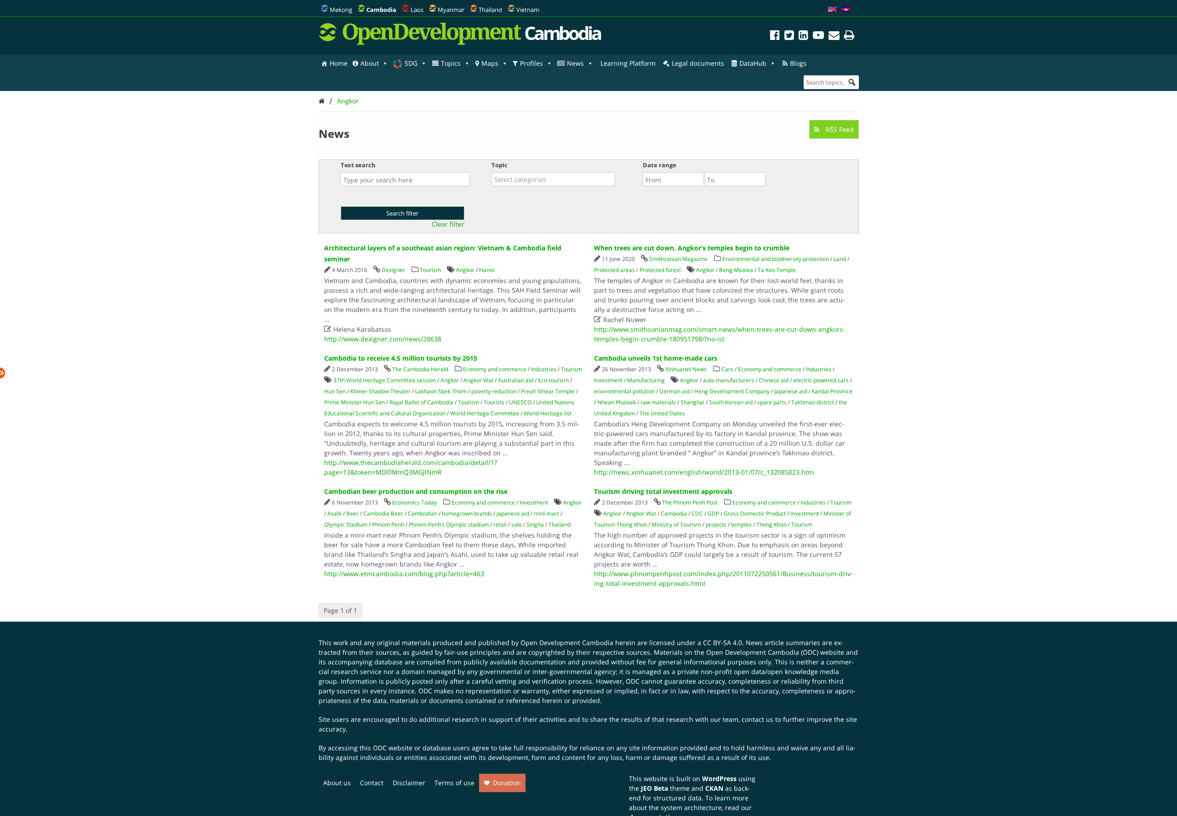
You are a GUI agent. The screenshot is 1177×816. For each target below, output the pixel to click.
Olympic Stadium (345, 524)
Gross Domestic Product (755, 513)
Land (840, 259)
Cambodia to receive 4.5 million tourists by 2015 (400, 358)
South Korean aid (731, 402)
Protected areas (614, 270)
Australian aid (515, 380)
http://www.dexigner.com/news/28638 (382, 338)
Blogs (798, 63)
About (369, 63)
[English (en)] (832, 10)
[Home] (322, 100)
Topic (499, 165)
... (327, 319)
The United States (662, 413)
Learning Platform (628, 63)
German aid (674, 391)
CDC (697, 513)
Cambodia (674, 513)
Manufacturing (646, 380)
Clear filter (448, 224)
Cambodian (422, 513)
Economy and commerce (494, 369)
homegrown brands (467, 513)
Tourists (494, 402)
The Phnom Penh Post (690, 502)
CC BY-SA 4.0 (722, 642)
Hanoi (486, 270)
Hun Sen (335, 391)
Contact (371, 782)
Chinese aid (773, 380)
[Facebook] (775, 36)
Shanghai (692, 402)
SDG (411, 63)
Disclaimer (409, 782)
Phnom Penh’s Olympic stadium (449, 524)
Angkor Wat (478, 380)
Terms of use (454, 782)
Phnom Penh (388, 524)
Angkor (348, 100)
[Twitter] (789, 36)
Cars (727, 369)
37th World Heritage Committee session (384, 380)
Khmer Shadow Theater (380, 391)
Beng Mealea (736, 270)
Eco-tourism (553, 380)
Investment (608, 380)
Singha (535, 524)
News (575, 63)
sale (516, 524)
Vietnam (527, 10)
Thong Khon (771, 524)
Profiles (531, 63)
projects (716, 524)
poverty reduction (493, 391)
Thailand (490, 10)
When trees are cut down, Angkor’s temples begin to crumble (691, 248)
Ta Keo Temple (777, 270)
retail (500, 524)
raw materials (658, 402)
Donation (507, 782)
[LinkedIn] (803, 36)
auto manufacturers (728, 380)
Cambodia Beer (383, 513)
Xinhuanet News (686, 369)
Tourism (430, 270)
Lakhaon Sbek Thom (441, 391)
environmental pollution (624, 391)
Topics (451, 63)
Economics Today (414, 502)
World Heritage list (547, 413)
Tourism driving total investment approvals (663, 491)
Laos (417, 10)
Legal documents (698, 63)
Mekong (341, 10)
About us (337, 782)
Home (339, 63)
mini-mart (546, 513)
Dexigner (393, 270)
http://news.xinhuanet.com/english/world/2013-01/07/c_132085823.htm (704, 472)
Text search (358, 165)
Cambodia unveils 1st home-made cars (655, 358)
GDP (713, 513)
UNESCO (520, 402)
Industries (543, 369)
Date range (659, 165)
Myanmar (451, 10)
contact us (757, 719)
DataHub (752, 63)
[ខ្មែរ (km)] (846, 10)
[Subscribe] (834, 36)
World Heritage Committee (484, 413)
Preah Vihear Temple (548, 391)
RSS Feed (839, 129)
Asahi (334, 513)
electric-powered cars (821, 380)
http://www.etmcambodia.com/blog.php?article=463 (404, 573)
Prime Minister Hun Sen (354, 402)
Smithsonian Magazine (678, 259)
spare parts (772, 402)
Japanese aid (790, 391)
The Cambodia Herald (420, 369)
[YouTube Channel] (818, 36)
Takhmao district (812, 402)
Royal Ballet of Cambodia (421, 402)
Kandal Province (831, 391)
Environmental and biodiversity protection (775, 259)
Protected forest (660, 270)
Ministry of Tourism (676, 524)
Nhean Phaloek (616, 402)
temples (741, 524)
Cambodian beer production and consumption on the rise (416, 491)
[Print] (849, 36)
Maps (489, 63)
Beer (352, 513)
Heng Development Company (732, 391)
